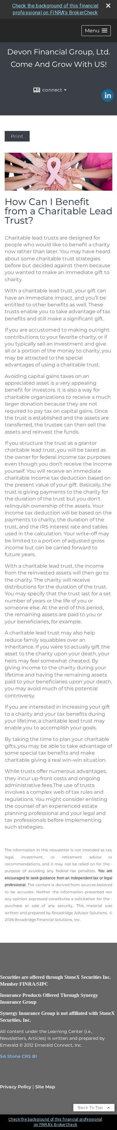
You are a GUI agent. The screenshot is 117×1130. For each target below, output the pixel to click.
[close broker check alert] (108, 5)
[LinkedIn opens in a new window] (107, 99)
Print (17, 136)
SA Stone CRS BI (18, 1056)
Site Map (45, 1087)
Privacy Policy (15, 1087)
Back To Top (91, 1107)
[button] (96, 30)
